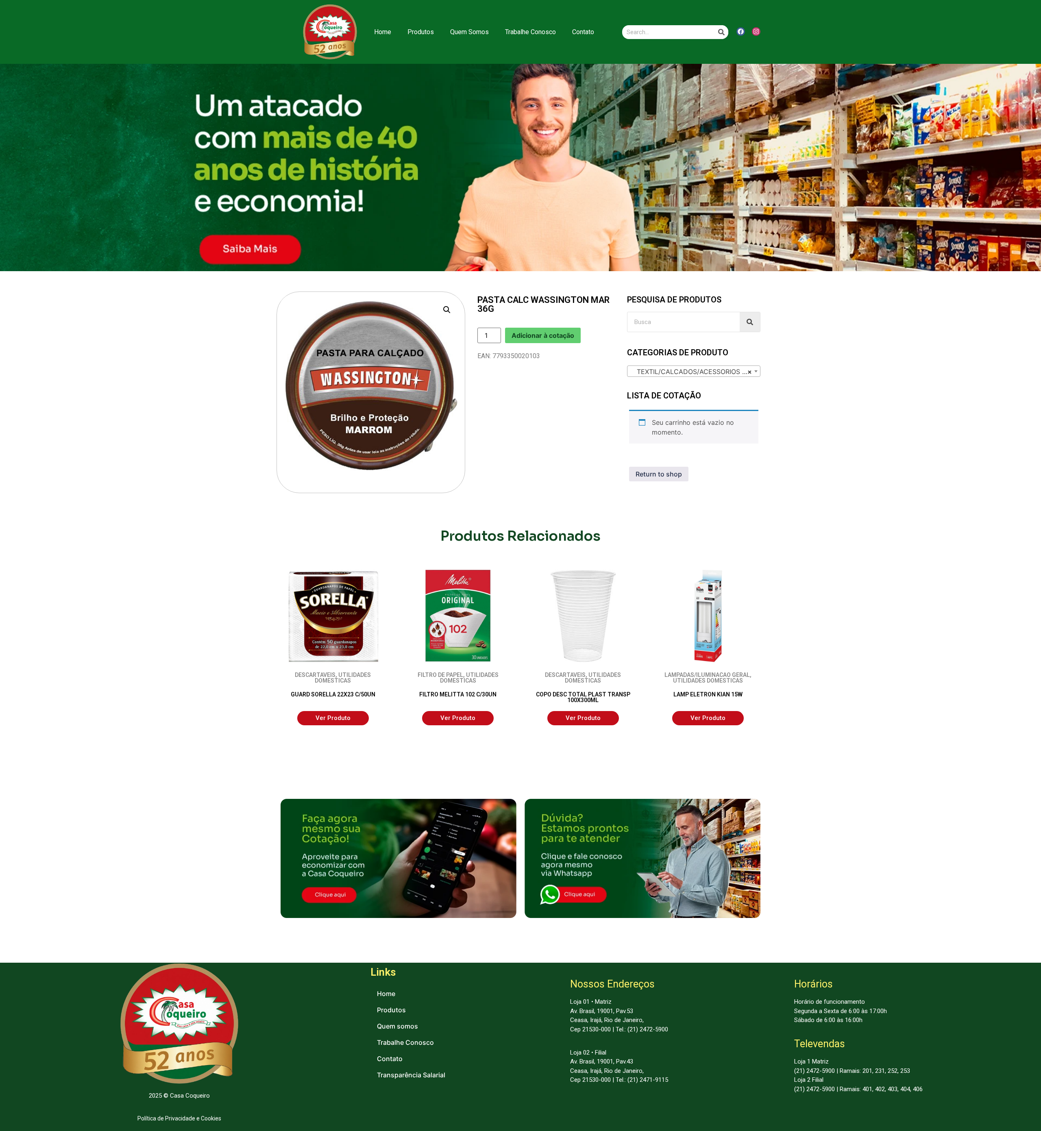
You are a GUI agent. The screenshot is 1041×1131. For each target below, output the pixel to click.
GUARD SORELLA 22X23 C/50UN (333, 694)
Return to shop (659, 474)
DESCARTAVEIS (315, 675)
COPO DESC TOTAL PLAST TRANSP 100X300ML (583, 697)
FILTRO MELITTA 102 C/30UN (458, 694)
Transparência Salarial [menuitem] (411, 1075)
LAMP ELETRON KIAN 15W (708, 694)
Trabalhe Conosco (530, 32)
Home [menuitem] (386, 994)
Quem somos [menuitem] (397, 1026)
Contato (583, 32)
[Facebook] (740, 31)
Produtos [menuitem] (391, 1010)
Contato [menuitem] (390, 1059)
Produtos (420, 32)
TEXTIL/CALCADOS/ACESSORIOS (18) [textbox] (693, 372)
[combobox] (693, 371)
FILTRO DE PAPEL (440, 675)
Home (382, 32)
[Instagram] (756, 31)
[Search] (721, 32)
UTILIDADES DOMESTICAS (343, 678)
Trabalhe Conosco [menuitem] (405, 1042)
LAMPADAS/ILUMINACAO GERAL (707, 675)
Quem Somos (469, 32)
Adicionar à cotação (543, 335)
